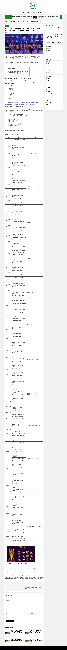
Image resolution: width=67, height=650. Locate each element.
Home (24, 12)
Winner (48, 108)
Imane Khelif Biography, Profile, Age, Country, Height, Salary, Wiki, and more (39, 16)
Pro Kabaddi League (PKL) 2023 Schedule (16, 73)
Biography (29, 12)
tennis (48, 104)
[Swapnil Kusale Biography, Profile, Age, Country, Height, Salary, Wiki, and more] (58, 18)
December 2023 (49, 72)
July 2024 (48, 57)
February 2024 (49, 68)
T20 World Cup (49, 102)
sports (7, 32)
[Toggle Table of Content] (27, 68)
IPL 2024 (48, 87)
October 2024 (49, 52)
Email (20, 613)
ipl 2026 (48, 89)
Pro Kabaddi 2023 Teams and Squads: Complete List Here (18, 71)
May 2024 (48, 61)
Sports (33, 8)
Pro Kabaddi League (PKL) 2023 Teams (14, 70)
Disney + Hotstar (8, 579)
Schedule (48, 98)
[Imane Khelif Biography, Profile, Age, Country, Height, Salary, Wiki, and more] (22, 18)
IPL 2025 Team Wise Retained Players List (54, 34)
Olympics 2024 (49, 93)
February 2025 (49, 50)
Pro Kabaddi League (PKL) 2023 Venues (15, 72)
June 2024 (49, 59)
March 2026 (49, 48)
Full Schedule (49, 82)
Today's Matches (50, 106)
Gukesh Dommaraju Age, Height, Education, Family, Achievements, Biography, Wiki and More (53, 37)
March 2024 (49, 65)
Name (7, 613)
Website (32, 613)
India (48, 85)
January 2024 (49, 70)
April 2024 (49, 63)
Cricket (39, 12)
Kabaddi (34, 12)
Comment (8, 600)
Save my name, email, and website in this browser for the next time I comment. (21, 617)
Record (48, 95)
